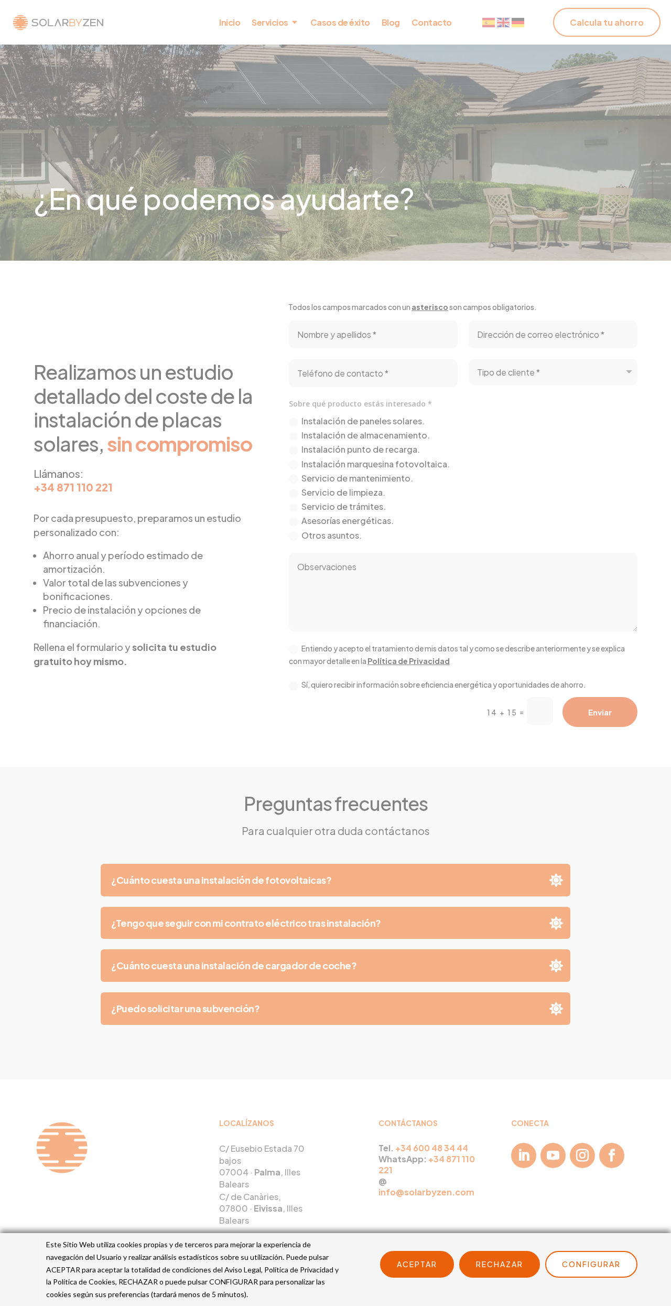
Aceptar (417, 1264)
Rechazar (499, 1264)
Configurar (591, 1264)
